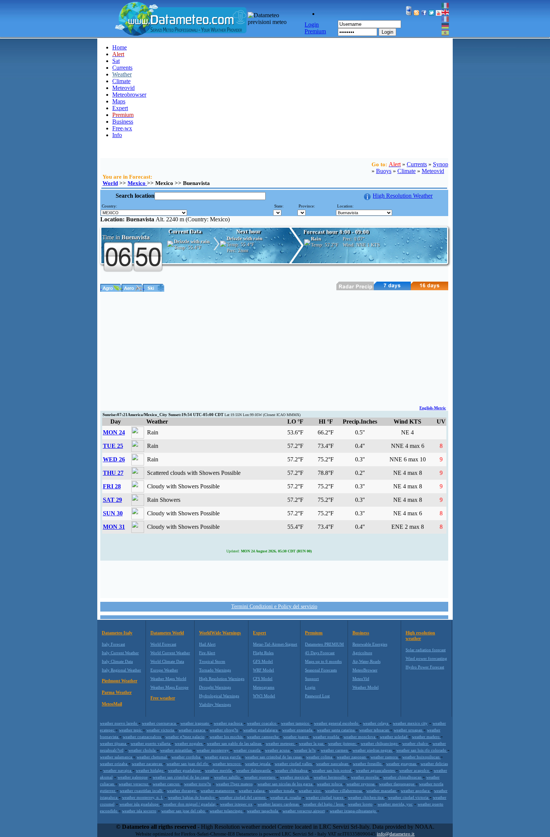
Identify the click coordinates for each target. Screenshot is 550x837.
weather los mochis (227, 736)
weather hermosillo (331, 777)
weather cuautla (247, 750)
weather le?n (305, 750)
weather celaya (376, 723)
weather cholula (142, 750)
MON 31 (114, 527)
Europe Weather (164, 670)
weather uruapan (409, 730)
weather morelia (365, 777)
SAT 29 (112, 500)
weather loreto (360, 804)
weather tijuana (113, 743)
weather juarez (296, 736)
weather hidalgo (150, 770)
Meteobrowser (129, 94)
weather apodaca (416, 790)
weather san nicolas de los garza (285, 784)
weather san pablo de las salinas (234, 743)
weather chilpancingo (380, 743)
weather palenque (132, 777)
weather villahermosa (344, 790)
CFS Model (262, 678)
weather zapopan (352, 757)
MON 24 (114, 432)
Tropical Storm (212, 661)
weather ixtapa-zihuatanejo (353, 811)
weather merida (219, 770)
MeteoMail (112, 704)
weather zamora (384, 757)
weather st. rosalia (285, 797)
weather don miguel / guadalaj (190, 804)
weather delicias (434, 763)
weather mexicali (295, 777)
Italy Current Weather (120, 653)
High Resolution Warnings (221, 678)
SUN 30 (113, 513)
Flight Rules (263, 653)
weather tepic (131, 730)
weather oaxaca (192, 730)
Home (119, 47)
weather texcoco (227, 763)
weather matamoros (218, 790)
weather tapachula (263, 811)
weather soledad (394, 736)
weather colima (319, 757)
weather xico (310, 790)
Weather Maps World (168, 678)
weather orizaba (114, 763)
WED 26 (114, 459)
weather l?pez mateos (234, 784)
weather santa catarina (336, 730)
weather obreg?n (224, 730)
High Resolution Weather (403, 195)
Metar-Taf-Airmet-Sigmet (275, 644)
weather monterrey (213, 750)
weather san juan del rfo (187, 763)
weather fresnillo (368, 763)
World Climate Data (167, 661)
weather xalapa (252, 790)
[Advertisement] (274, 347)
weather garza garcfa (223, 757)
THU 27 (113, 473)
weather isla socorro (139, 811)
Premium (314, 633)
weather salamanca (116, 757)
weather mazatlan (381, 790)
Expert (120, 108)
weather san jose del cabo (183, 811)
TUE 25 (113, 446)
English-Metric (432, 408)
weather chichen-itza (366, 797)
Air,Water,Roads (366, 661)
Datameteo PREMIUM (324, 644)
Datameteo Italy (117, 633)
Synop (440, 164)
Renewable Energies (369, 644)
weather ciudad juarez (325, 797)
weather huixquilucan (421, 757)
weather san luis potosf (332, 770)
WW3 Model (264, 696)
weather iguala (258, 763)
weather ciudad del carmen (243, 797)
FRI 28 (112, 486)
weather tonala (282, 790)
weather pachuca (229, 723)
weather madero (426, 736)
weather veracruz (134, 784)
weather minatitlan (176, 750)
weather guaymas (401, 763)
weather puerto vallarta (151, 743)
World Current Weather (170, 653)
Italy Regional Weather (121, 670)
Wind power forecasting (426, 658)
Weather (122, 74)
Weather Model (365, 687)
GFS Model (263, 661)
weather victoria (160, 730)
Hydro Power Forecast (425, 667)
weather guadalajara (261, 730)
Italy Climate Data (117, 661)
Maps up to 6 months (323, 661)
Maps (118, 101)
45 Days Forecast (319, 653)
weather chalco (415, 743)
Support (312, 678)
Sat (116, 61)
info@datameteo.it (396, 834)
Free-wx (122, 128)
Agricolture (362, 653)
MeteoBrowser (365, 670)
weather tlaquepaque (397, 784)
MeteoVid (360, 678)
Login (387, 32)
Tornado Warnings (215, 670)
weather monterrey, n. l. (142, 797)
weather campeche (263, 736)
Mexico (137, 183)
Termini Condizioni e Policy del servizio (274, 606)
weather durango (182, 790)
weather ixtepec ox (236, 804)
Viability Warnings (215, 704)
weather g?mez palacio (185, 736)
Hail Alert (207, 644)
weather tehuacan (374, 730)
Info (117, 135)
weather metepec (281, 743)
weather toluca (330, 784)
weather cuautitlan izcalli (142, 790)
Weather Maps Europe (169, 687)
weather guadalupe (185, 770)
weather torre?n (197, 784)
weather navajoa (117, 770)
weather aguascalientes (376, 770)
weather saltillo (227, 777)
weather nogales (189, 743)
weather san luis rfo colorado (421, 750)
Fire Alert (207, 653)
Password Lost (317, 696)
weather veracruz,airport (303, 811)
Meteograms (263, 687)
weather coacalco (262, 723)
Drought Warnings (215, 687)
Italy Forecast (113, 644)
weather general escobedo (337, 723)
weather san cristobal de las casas (274, 757)
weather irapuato (195, 723)
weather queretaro (260, 777)
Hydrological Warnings (219, 696)
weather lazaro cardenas (278, 804)
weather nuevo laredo (119, 723)
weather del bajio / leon (324, 804)
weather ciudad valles (294, 763)
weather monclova (359, 736)
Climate (121, 81)
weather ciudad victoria (409, 797)
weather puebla (326, 736)
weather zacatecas (147, 763)
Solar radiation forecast (426, 650)
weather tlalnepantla (254, 770)
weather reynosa (361, 784)
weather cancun (167, 784)
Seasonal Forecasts (321, 670)
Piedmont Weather (119, 680)
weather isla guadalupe (139, 804)
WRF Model (263, 670)
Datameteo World (167, 633)
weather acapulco (414, 770)
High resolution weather (420, 635)
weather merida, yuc (395, 804)
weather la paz (312, 743)
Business (122, 121)
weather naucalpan (332, 763)
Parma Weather (117, 692)
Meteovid (123, 88)
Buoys (383, 171)
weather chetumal (152, 757)
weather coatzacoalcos (142, 736)
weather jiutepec (342, 743)
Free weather (162, 698)
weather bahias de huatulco (192, 797)
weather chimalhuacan (403, 777)
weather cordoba (186, 757)
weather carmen (335, 750)
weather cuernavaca (159, 723)
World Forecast (163, 644)
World (110, 183)
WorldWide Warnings (220, 633)
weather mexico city (410, 723)
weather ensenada (298, 730)
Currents (122, 67)
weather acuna (278, 750)
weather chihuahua (292, 770)
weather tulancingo (227, 811)
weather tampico (296, 723)
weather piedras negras (372, 750)
